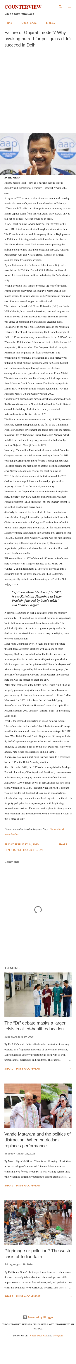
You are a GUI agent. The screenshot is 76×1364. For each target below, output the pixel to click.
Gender (9, 849)
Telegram (58, 1335)
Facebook (42, 1335)
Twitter (32, 1335)
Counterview (23, 6)
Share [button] (63, 844)
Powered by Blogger (40, 1317)
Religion (36, 849)
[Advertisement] (38, 89)
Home (8, 22)
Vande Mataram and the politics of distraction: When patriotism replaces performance (37, 1139)
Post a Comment (28, 1068)
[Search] (60, 6)
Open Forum (29, 22)
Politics (22, 849)
